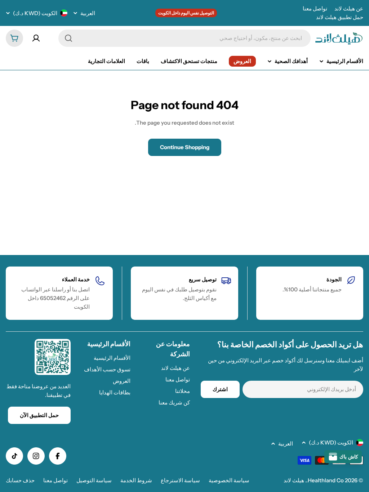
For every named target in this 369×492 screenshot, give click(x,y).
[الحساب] (36, 38)
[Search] (68, 38)
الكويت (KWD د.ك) (35, 13)
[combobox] (184, 38)
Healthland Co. (325, 480)
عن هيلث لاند (348, 8)
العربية (87, 13)
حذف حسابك (20, 480)
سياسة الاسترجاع (180, 480)
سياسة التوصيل (94, 480)
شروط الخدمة (136, 480)
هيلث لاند (294, 480)
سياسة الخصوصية (229, 480)
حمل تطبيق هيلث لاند (339, 17)
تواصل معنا (315, 8)
